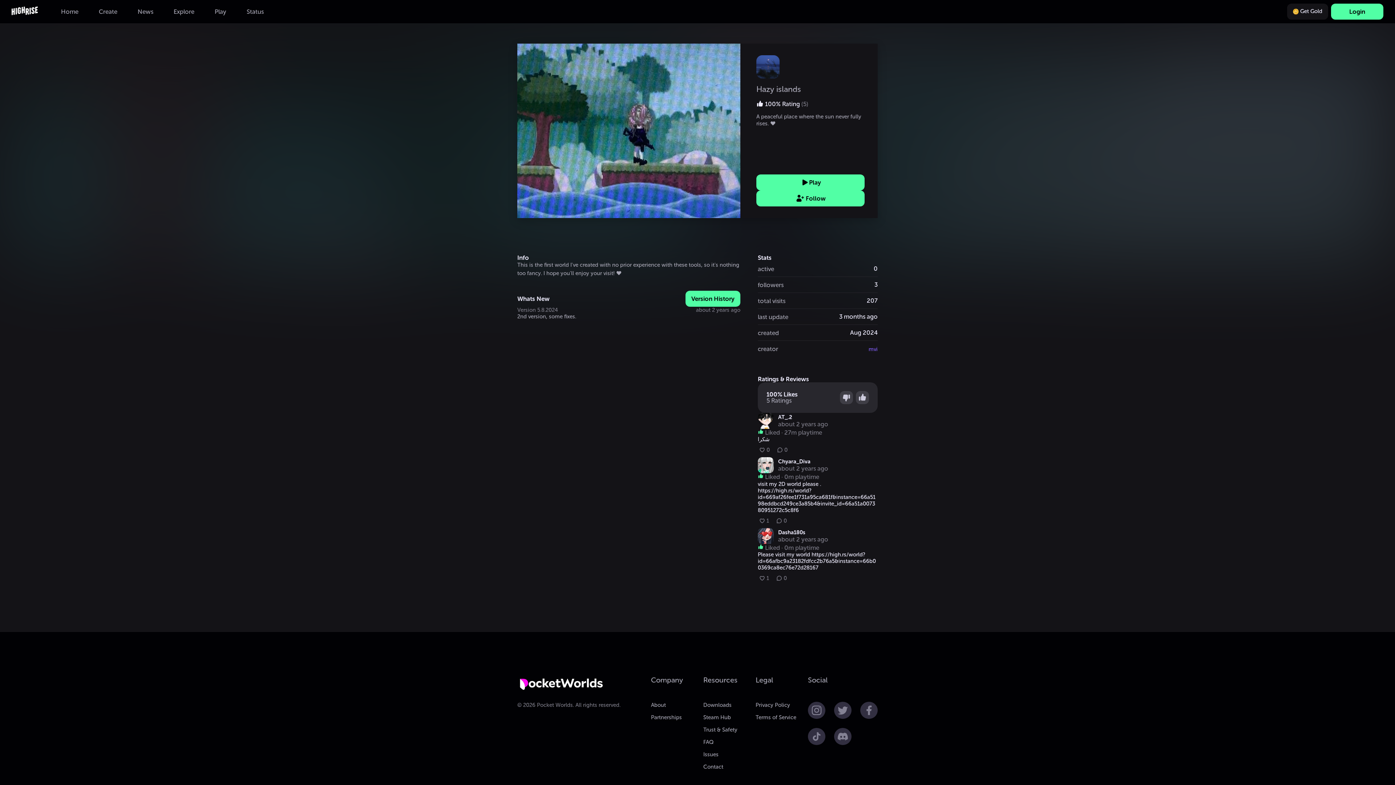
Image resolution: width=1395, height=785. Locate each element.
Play (815, 182)
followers (771, 285)
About (658, 705)
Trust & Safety (720, 729)
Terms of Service (776, 717)
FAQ (708, 742)
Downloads (717, 705)
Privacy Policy (773, 705)
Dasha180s (791, 532)
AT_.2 (785, 417)
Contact (713, 767)
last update (773, 317)
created (768, 333)
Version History (713, 298)
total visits (771, 301)
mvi (873, 349)
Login (1357, 11)
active (766, 269)
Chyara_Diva (794, 461)
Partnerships (666, 717)
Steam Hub (717, 717)
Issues (711, 754)
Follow (816, 198)
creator (768, 349)
